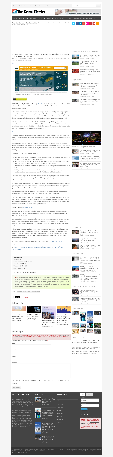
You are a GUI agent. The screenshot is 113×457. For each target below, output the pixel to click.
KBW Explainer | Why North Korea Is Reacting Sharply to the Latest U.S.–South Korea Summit (89, 268)
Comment (14, 362)
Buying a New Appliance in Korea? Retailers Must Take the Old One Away (89, 232)
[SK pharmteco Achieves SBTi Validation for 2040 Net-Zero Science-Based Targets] (19, 308)
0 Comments (91, 58)
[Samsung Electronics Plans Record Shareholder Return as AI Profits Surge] (90, 325)
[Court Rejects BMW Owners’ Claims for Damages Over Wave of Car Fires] (75, 100)
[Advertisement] (41, 39)
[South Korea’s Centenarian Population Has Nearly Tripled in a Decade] (75, 291)
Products (59, 416)
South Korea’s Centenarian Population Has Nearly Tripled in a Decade (89, 291)
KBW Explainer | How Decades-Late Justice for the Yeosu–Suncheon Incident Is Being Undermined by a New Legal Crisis (90, 277)
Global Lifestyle (54, 58)
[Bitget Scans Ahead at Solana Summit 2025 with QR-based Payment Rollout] (34, 309)
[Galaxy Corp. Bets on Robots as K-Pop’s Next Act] (97, 325)
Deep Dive (60, 410)
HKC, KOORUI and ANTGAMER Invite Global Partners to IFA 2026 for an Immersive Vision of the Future (48, 426)
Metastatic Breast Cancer (23, 291)
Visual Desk (68, 18)
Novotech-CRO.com (28, 207)
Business (32, 18)
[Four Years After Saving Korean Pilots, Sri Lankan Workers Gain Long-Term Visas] (83, 325)
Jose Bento (75, 351)
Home (15, 6)
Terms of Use (33, 6)
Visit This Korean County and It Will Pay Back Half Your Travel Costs (90, 246)
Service (41, 6)
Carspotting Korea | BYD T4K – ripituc (81, 341)
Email (14, 350)
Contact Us (60, 419)
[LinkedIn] (80, 23)
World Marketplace (88, 18)
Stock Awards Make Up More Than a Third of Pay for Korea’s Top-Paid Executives (90, 299)
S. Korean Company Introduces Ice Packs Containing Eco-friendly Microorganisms (86, 347)
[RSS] (97, 23)
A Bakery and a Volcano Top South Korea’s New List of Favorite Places (90, 56)
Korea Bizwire (32, 58)
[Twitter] (73, 23)
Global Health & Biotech (31, 22)
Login (82, 394)
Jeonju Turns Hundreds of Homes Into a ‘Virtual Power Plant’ (89, 239)
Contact (26, 6)
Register (89, 394)
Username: (83, 397)
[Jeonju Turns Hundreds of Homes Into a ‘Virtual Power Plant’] (75, 240)
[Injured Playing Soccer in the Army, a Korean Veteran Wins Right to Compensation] (75, 92)
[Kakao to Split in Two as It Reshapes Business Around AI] (97, 313)
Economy (41, 18)
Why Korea (47, 6)
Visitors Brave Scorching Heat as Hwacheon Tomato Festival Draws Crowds (90, 71)
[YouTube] (90, 23)
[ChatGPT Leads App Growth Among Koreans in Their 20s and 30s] (75, 151)
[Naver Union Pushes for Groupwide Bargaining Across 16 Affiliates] (97, 331)
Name (14, 343)
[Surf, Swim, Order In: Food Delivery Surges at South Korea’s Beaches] (75, 158)
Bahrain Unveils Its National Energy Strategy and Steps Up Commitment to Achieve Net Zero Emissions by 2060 (63, 319)
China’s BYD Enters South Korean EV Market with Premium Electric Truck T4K (85, 342)
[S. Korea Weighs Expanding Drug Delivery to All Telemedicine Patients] (83, 330)
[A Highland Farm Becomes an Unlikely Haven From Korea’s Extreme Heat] (75, 63)
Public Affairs (23, 18)
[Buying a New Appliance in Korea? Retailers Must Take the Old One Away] (75, 232)
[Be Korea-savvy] (28, 11)
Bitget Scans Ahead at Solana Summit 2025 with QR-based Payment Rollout (33, 317)
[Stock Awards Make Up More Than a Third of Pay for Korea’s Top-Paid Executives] (75, 299)
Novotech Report (35, 291)
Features (76, 18)
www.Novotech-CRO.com (55, 241)
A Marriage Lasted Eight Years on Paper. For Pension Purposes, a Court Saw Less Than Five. (89, 85)
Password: (83, 403)
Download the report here (19, 132)
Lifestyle (49, 18)
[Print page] (41, 63)
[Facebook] (77, 23)
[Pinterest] (94, 23)
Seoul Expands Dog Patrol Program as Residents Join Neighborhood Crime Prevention (85, 352)
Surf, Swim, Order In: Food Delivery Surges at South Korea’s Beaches (90, 157)
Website (14, 356)
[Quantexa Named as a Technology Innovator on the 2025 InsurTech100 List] (49, 312)
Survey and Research (63, 58)
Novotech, (41, 104)
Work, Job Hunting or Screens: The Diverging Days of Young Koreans (48, 400)
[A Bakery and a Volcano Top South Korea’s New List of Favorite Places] (75, 57)
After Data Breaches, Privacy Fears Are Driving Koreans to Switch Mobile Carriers (90, 164)
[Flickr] (87, 23)
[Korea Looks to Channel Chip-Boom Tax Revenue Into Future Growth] (75, 325)
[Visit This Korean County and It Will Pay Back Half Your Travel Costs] (75, 246)
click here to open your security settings (90, 422)
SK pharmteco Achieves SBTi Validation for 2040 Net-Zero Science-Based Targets (17, 316)
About (20, 6)
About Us (59, 422)
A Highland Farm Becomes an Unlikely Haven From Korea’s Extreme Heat (88, 63)
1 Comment (93, 281)
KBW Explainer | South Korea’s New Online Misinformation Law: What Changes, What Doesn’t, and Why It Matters (90, 259)
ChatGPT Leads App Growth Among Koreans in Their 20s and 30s (90, 151)
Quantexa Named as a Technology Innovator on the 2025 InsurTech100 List (48, 323)
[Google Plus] (83, 23)
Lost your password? (94, 409)
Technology (58, 18)
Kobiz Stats (60, 413)
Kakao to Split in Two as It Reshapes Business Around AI (48, 437)
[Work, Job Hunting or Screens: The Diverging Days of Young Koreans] (75, 313)
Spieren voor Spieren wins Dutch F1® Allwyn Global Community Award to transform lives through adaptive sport (48, 413)
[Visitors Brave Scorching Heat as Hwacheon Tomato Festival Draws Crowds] (75, 71)
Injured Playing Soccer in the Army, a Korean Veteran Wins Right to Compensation (90, 93)
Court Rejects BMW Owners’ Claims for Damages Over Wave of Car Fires (90, 101)
